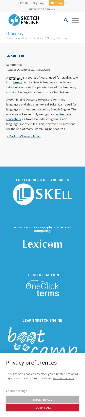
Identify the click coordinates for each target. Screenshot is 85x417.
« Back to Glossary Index (24, 136)
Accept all (42, 407)
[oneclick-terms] (42, 288)
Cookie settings (16, 391)
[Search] (64, 20)
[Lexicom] (42, 244)
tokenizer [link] (15, 77)
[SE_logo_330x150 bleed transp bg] (35, 20)
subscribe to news (41, 9)
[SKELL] (42, 194)
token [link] (30, 119)
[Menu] (73, 20)
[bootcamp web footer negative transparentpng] (42, 346)
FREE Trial (56, 3)
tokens (17, 82)
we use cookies (63, 378)
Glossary (14, 33)
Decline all (42, 399)
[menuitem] (23, 3)
